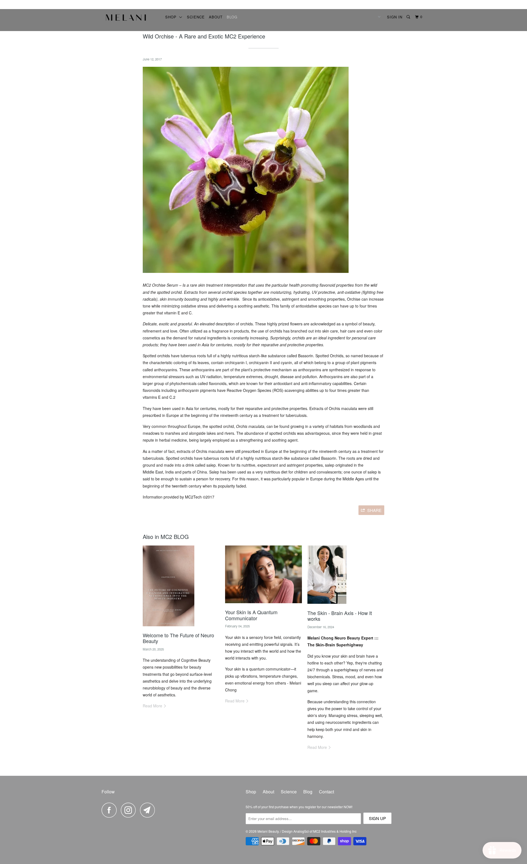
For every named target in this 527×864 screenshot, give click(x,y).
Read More (153, 705)
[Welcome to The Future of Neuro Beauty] (168, 627)
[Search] (408, 16)
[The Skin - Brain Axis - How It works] (326, 605)
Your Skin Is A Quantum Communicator (251, 615)
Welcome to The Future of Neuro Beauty (178, 638)
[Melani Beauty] (130, 19)
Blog (232, 17)
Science (196, 17)
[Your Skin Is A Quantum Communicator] (263, 604)
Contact (326, 791)
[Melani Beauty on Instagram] (130, 810)
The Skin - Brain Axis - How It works (339, 615)
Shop (172, 17)
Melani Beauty (268, 831)
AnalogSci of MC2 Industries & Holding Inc (325, 831)
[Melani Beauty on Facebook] (111, 810)
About (216, 17)
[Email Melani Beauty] (149, 810)
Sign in (394, 17)
